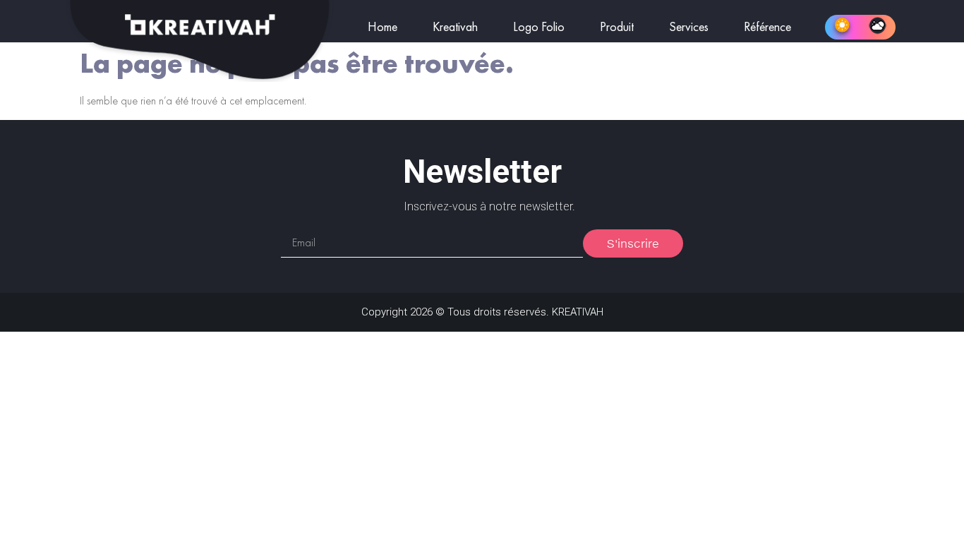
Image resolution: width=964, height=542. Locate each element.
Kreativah (455, 27)
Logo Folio (539, 27)
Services (689, 27)
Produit (617, 27)
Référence (767, 27)
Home (382, 27)
